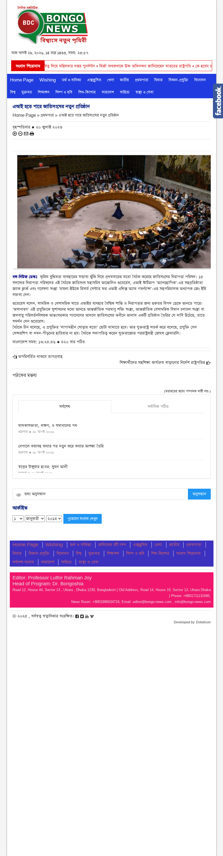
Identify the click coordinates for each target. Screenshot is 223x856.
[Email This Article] (26, 133)
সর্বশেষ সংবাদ (23, 562)
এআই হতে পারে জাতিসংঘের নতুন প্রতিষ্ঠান (88, 115)
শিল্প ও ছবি (63, 92)
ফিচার (158, 80)
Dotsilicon (203, 622)
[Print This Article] (32, 133)
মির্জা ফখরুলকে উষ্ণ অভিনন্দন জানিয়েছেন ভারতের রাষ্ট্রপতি (120, 66)
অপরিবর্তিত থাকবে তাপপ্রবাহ (40, 356)
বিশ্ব (13, 92)
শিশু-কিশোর (87, 92)
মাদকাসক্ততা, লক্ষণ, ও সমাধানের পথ (47, 425)
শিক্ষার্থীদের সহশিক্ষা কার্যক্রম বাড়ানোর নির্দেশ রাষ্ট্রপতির (162, 362)
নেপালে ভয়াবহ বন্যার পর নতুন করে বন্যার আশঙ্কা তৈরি (61, 446)
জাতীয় (124, 80)
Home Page (21, 80)
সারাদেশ (108, 92)
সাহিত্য (124, 92)
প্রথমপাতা (141, 80)
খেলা (110, 80)
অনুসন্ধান (199, 494)
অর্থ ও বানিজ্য (71, 80)
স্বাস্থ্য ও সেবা (144, 92)
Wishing (47, 80)
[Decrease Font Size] (20, 133)
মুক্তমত (26, 92)
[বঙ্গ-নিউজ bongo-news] (52, 23)
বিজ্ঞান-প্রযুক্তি (178, 80)
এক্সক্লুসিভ (94, 80)
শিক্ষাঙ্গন (43, 92)
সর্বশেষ (64, 406)
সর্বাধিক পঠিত (158, 406)
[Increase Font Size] (15, 133)
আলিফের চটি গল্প (112, 545)
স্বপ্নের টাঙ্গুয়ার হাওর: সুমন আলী (43, 467)
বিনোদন (200, 80)
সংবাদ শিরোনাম (188, 553)
